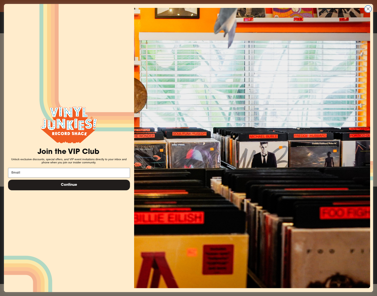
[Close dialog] (368, 9)
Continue (69, 185)
